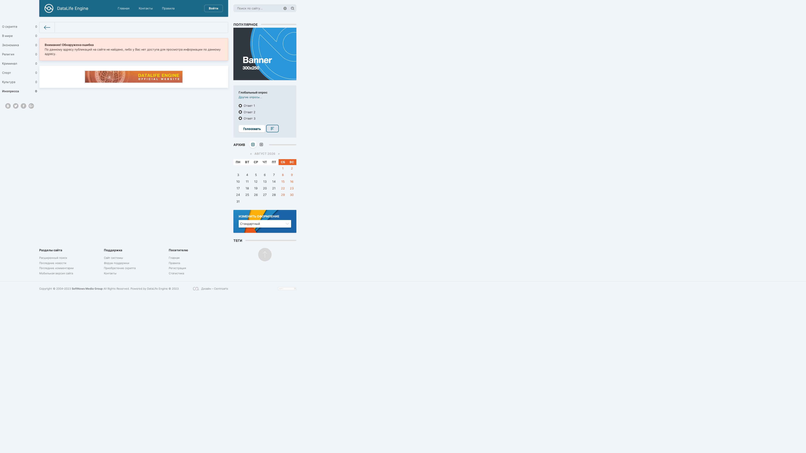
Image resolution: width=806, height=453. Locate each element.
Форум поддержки (116, 263)
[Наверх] (265, 254)
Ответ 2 (249, 112)
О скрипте (19, 26)
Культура (19, 82)
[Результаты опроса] (272, 128)
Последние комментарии (56, 268)
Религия (19, 54)
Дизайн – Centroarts (214, 288)
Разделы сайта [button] (50, 250)
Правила (168, 8)
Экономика (19, 45)
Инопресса (19, 91)
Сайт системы (113, 257)
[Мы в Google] (31, 106)
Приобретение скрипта (120, 268)
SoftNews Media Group (87, 288)
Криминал (19, 63)
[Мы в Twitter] (15, 106)
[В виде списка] (261, 144)
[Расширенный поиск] (285, 8)
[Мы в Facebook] (23, 106)
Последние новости (52, 263)
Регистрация (177, 268)
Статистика (176, 273)
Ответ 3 (249, 118)
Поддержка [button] (113, 250)
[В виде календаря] (253, 144)
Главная (124, 8)
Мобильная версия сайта (56, 273)
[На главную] (47, 27)
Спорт (19, 72)
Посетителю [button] (178, 250)
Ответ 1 (249, 105)
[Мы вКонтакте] (8, 106)
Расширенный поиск (53, 257)
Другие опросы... (250, 97)
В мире (19, 36)
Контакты (146, 8)
